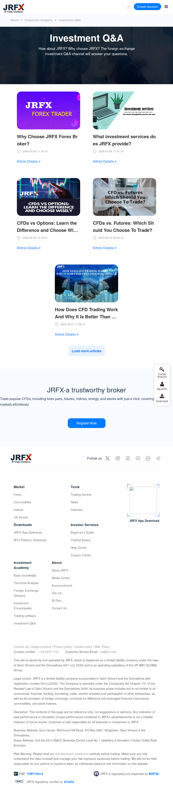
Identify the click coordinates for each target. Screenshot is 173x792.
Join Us (57, 593)
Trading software (25, 615)
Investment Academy (39, 20)
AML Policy (102, 646)
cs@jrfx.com (108, 652)
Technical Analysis (26, 583)
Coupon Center (81, 555)
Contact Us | (22, 646)
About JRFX (60, 570)
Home (15, 20)
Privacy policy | (64, 646)
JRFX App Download (28, 532)
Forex (18, 494)
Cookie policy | (84, 646)
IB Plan (57, 600)
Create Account (147, 6)
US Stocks (21, 517)
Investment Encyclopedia (23, 605)
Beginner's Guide (82, 532)
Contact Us (59, 608)
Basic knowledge (25, 575)
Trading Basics (81, 540)
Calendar (77, 509)
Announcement (62, 585)
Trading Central (81, 494)
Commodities (22, 502)
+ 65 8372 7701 (49, 652)
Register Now (86, 423)
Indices (18, 509)
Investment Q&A (25, 623)
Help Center (79, 547)
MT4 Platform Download (30, 540)
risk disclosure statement (71, 754)
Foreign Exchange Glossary (26, 593)
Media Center (61, 577)
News (74, 502)
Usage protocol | (42, 646)
